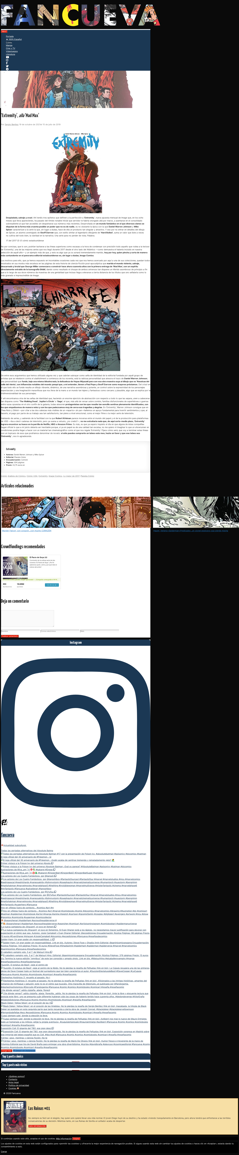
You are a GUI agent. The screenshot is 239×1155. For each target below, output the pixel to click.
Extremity (43, 476)
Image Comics (55, 476)
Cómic (9, 42)
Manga (9, 45)
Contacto (12, 1079)
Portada (10, 36)
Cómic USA (32, 476)
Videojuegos (12, 51)
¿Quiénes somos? (16, 1076)
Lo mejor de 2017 (71, 476)
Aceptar (76, 1139)
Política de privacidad (18, 1085)
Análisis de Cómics (17, 476)
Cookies (12, 1088)
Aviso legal (13, 1082)
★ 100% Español (14, 39)
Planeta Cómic (87, 476)
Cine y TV (10, 48)
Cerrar (4, 1151)
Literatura (10, 54)
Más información (64, 1138)
